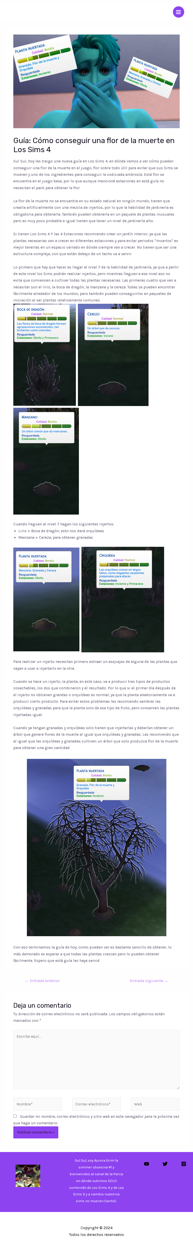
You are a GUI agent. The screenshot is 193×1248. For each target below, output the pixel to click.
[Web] (155, 1105)
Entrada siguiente (149, 980)
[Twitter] (165, 1164)
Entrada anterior (42, 980)
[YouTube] (146, 1164)
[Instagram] (183, 1164)
